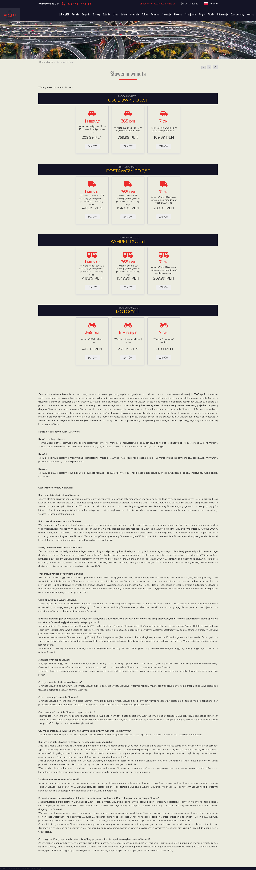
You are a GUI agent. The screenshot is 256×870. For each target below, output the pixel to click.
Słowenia (178, 14)
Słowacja (166, 14)
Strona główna (46, 62)
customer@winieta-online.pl (158, 3)
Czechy (96, 14)
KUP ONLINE (190, 3)
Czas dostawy (237, 14)
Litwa (115, 14)
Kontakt (251, 14)
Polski (212, 3)
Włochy (211, 14)
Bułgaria (86, 14)
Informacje (222, 14)
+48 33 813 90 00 (78, 4)
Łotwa (124, 14)
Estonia (106, 14)
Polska (145, 14)
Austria (75, 14)
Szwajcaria (190, 14)
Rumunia (155, 14)
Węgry (202, 14)
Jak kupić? (64, 14)
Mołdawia (134, 14)
